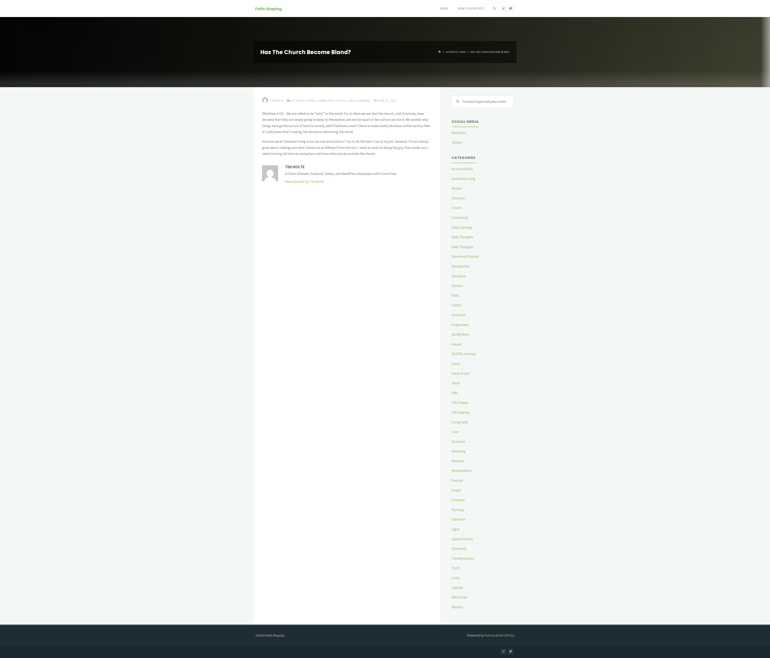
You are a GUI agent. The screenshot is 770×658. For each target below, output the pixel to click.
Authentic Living (456, 52)
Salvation (458, 519)
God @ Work (460, 334)
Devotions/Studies (465, 256)
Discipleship (460, 266)
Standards (459, 548)
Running (458, 510)
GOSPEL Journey (464, 354)
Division (457, 286)
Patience (458, 461)
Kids (455, 393)
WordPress (506, 635)
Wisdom (457, 607)
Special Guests (462, 539)
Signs (455, 529)
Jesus (456, 383)
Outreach (458, 441)
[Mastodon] (504, 8)
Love (455, 432)
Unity (456, 578)
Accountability (462, 169)
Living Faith (460, 422)
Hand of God (460, 373)
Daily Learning (359, 101)
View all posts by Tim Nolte (304, 181)
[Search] (494, 8)
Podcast (457, 480)
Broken (457, 188)
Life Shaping (460, 412)
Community (460, 217)
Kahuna (489, 635)
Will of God (459, 597)
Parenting (459, 451)
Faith (455, 295)
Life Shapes (460, 402)
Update (457, 587)
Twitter (457, 142)
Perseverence (461, 470)
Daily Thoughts (462, 237)
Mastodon (459, 133)
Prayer (456, 490)
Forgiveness (460, 325)
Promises (458, 500)
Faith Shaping (268, 8)
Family (456, 305)
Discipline (459, 276)
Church (341, 101)
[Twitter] (511, 8)
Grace (456, 363)
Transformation (463, 558)
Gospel (457, 344)
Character (325, 101)
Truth (456, 568)
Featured (458, 315)
